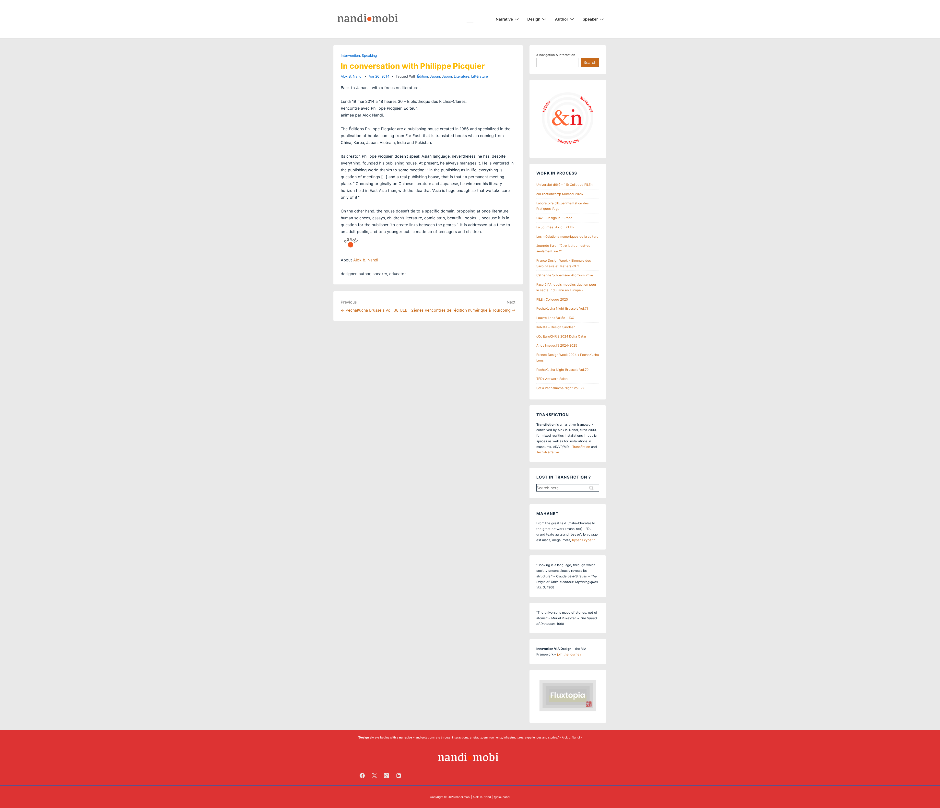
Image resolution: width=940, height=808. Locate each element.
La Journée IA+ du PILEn (555, 227)
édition (422, 76)
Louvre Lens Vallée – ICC (555, 318)
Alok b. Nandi (365, 260)
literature (461, 76)
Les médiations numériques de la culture (567, 236)
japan (435, 76)
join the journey (569, 654)
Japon (447, 76)
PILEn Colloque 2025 (552, 299)
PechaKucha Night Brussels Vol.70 (562, 370)
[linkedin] (398, 775)
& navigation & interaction (555, 55)
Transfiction (581, 447)
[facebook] (362, 775)
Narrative (504, 19)
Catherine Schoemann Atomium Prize (564, 275)
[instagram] (386, 775)
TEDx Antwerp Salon (552, 379)
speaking (369, 55)
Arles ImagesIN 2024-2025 (556, 345)
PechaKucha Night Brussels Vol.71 (562, 308)
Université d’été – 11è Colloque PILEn (564, 185)
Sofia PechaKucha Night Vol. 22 (560, 388)
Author (561, 19)
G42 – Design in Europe (554, 218)
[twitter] (374, 775)
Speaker (590, 19)
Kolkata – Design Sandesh (556, 327)
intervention (350, 55)
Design (533, 19)
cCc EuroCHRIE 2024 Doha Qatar (561, 336)
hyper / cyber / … (585, 540)
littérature (479, 76)
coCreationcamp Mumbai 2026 (559, 194)
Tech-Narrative (547, 452)
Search (590, 62)
